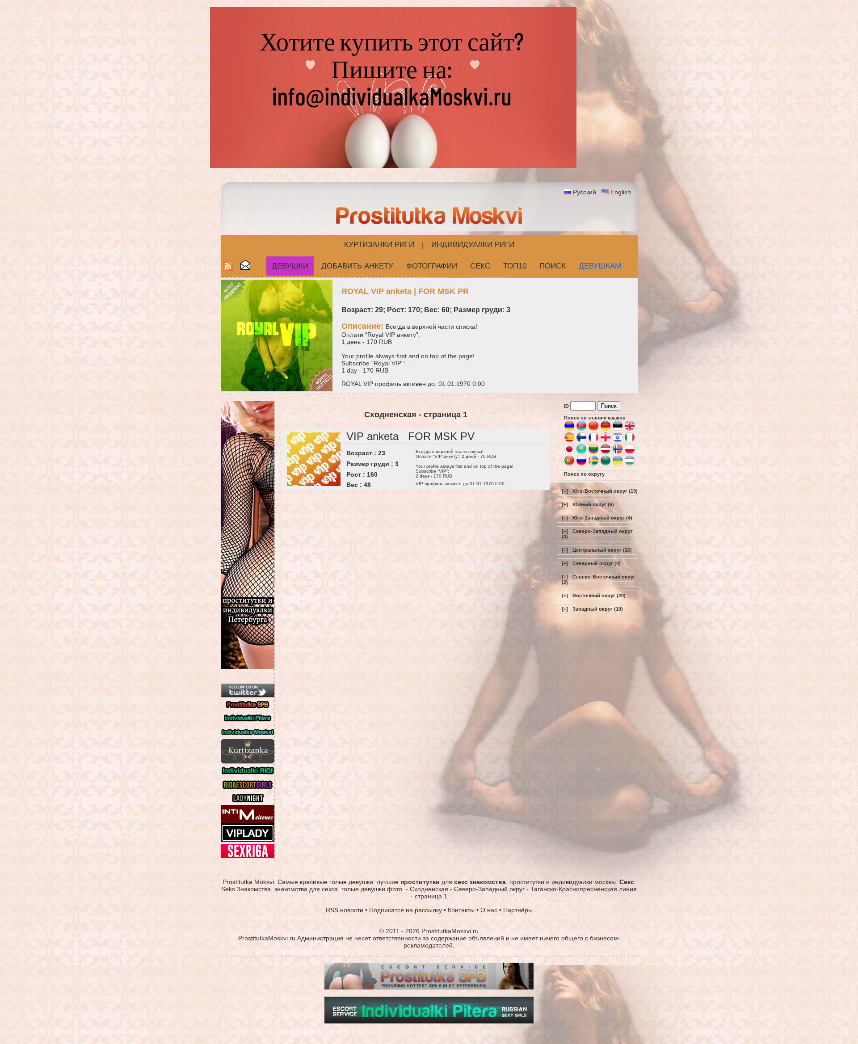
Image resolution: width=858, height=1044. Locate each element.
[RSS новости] (228, 268)
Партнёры (518, 910)
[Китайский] (593, 429)
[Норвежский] (617, 452)
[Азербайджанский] (581, 429)
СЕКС (480, 266)
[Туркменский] (605, 464)
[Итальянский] (629, 441)
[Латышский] (605, 452)
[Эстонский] (617, 429)
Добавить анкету (357, 266)
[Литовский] (593, 452)
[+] (565, 491)
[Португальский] (569, 464)
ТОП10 (514, 266)
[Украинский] (617, 464)
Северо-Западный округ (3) (597, 533)
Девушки (290, 266)
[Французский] (593, 441)
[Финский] (581, 441)
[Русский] (581, 464)
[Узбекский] (629, 464)
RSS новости (344, 910)
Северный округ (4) (596, 563)
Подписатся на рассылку (405, 910)
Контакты (461, 910)
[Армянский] (569, 429)
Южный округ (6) (593, 504)
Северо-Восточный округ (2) (598, 579)
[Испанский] (569, 441)
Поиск (552, 266)
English (620, 192)
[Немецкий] (605, 429)
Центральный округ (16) (602, 550)
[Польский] (629, 452)
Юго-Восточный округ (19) (605, 491)
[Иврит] (617, 441)
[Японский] (569, 452)
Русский (584, 192)
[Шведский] (593, 464)
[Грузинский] (605, 441)
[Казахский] (581, 452)
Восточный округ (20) (599, 595)
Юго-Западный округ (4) (602, 517)
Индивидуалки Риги (472, 244)
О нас (488, 910)
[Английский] (629, 429)
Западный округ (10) (597, 609)
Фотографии (431, 266)
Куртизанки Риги (379, 244)
